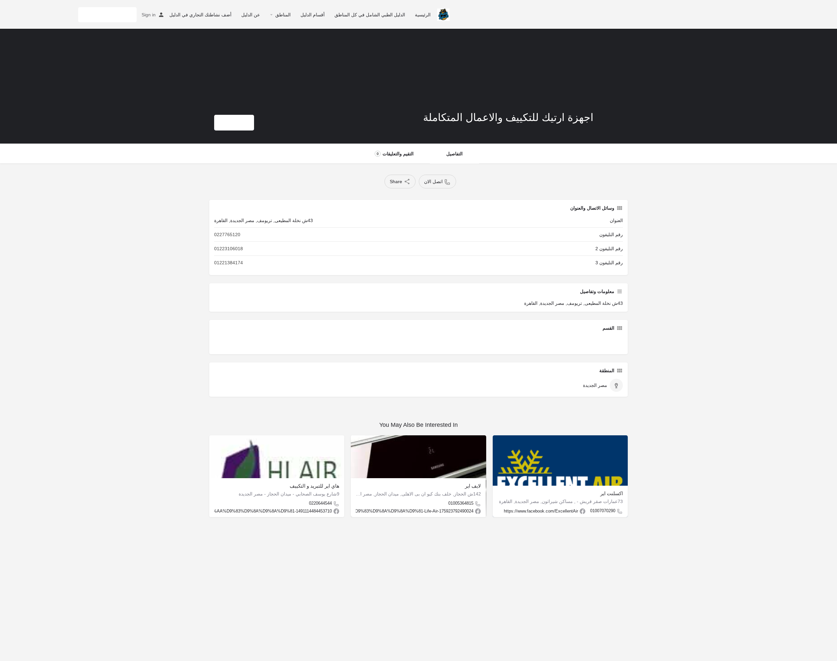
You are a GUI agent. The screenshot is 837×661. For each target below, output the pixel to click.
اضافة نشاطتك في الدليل (107, 14)
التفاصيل (454, 153)
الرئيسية (423, 14)
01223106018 (228, 248)
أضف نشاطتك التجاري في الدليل (200, 14)
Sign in (149, 14)
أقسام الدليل (312, 14)
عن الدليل (250, 14)
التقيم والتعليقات (395, 153)
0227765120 (227, 234)
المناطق (283, 14)
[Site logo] (443, 14)
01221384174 (228, 262)
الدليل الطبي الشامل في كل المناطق (369, 14)
